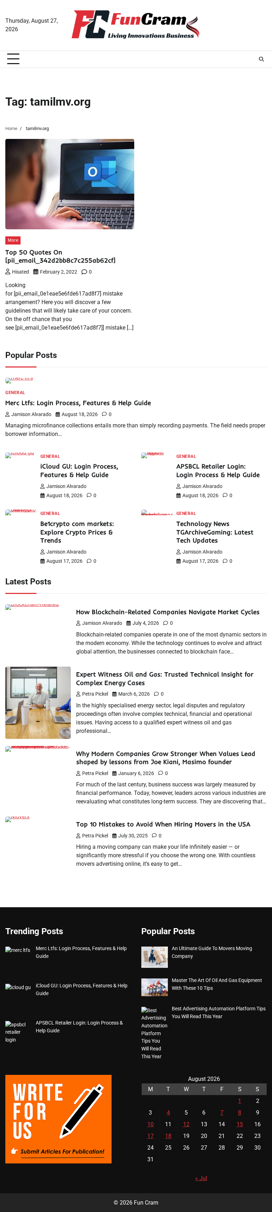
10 (150, 1124)
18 (168, 1136)
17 (150, 1136)
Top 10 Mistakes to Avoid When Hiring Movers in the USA (163, 824)
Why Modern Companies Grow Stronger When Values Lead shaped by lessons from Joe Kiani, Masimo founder (165, 758)
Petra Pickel (95, 694)
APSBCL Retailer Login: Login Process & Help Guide (218, 470)
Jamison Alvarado (31, 414)
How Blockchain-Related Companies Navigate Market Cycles (168, 612)
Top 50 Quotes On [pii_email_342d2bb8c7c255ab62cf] (60, 256)
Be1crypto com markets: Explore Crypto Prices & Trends (77, 532)
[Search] (261, 59)
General (15, 393)
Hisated (20, 272)
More (13, 240)
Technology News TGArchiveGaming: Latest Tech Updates (215, 532)
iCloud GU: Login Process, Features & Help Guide (79, 470)
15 (240, 1124)
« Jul (201, 1178)
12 (186, 1124)
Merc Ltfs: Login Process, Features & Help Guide (78, 403)
